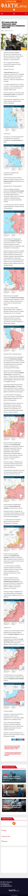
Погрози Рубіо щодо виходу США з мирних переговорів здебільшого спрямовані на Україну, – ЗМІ (12, 747)
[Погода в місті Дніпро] (14, 830)
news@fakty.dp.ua (4, 884)
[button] (26, 13)
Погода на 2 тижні (5, 836)
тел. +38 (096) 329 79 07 (6, 886)
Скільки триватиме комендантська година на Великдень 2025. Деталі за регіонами (12, 754)
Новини (5, 774)
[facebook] (14, 823)
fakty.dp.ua (15, 895)
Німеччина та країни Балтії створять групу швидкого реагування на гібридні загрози (13, 778)
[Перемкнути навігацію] (14, 14)
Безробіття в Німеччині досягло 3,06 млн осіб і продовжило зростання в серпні (13, 808)
